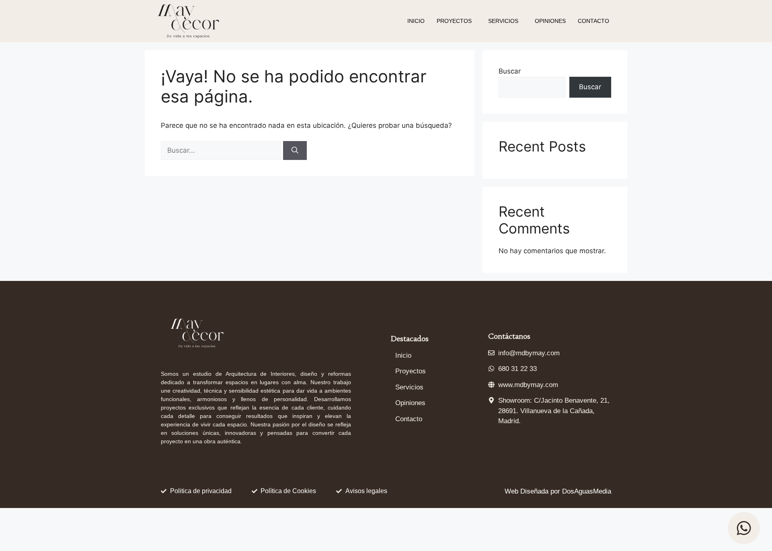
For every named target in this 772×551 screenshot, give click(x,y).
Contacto (593, 21)
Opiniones (550, 21)
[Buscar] (295, 150)
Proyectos (454, 21)
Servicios (503, 21)
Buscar (510, 71)
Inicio (416, 21)
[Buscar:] (222, 150)
